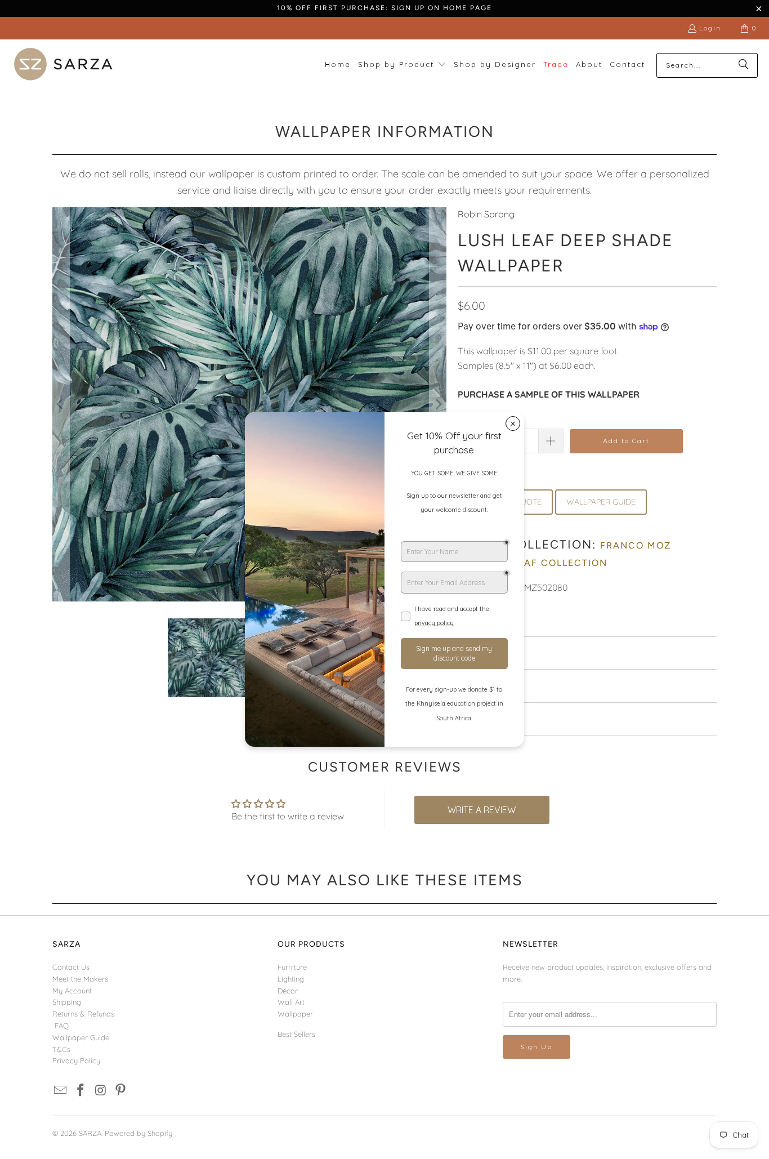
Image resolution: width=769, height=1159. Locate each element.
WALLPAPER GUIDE (601, 502)
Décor (288, 990)
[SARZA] (63, 65)
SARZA (90, 1133)
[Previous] (61, 404)
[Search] (744, 65)
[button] (402, 65)
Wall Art (291, 1001)
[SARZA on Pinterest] (121, 1091)
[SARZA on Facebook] (81, 1091)
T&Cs (61, 1049)
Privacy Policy (76, 1060)
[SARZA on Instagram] (100, 1091)
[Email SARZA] (60, 1091)
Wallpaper (295, 1013)
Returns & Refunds (83, 1013)
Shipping (66, 1001)
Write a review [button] (482, 809)
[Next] (438, 404)
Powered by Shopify (138, 1133)
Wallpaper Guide (80, 1037)
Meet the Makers (80, 978)
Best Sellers (296, 1033)
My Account (72, 990)
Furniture (292, 966)
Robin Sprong (486, 214)
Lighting (291, 978)
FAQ (62, 1025)
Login (710, 28)
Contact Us (71, 966)
